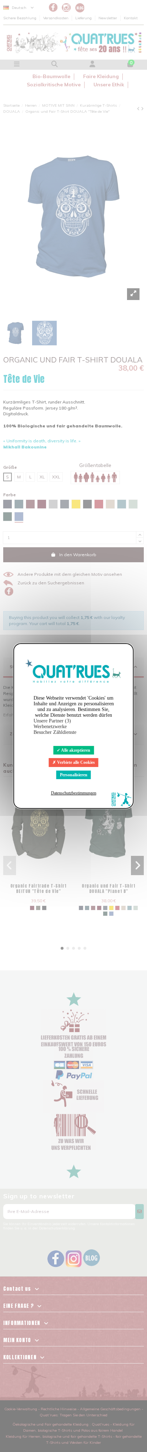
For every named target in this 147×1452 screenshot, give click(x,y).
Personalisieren (73, 774)
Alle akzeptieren (75, 750)
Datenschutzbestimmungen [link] (73, 793)
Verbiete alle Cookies (75, 762)
